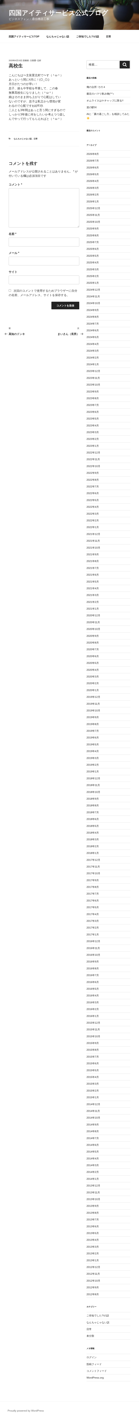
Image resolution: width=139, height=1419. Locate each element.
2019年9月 (93, 717)
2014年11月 (93, 1110)
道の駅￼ (92, 107)
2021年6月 (93, 574)
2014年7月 (93, 1138)
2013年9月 (93, 1205)
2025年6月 (93, 248)
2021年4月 (93, 588)
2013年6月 (93, 1226)
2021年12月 (93, 534)
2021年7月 (93, 568)
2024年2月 (93, 357)
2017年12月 (93, 859)
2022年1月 (93, 527)
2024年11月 (93, 296)
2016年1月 (93, 1016)
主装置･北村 (35, 60)
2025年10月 (93, 221)
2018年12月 (93, 778)
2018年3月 (93, 839)
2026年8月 (93, 153)
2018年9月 (93, 798)
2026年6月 (93, 167)
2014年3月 (93, 1165)
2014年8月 (93, 1131)
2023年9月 (93, 391)
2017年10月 (93, 873)
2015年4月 (93, 1077)
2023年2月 (93, 438)
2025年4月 (93, 262)
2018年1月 (93, 853)
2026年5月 (93, 174)
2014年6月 (93, 1144)
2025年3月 (93, 269)
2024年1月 (93, 364)
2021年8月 (93, 561)
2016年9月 (93, 961)
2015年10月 (93, 1036)
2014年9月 (93, 1124)
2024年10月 (93, 303)
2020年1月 (93, 690)
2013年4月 (93, 1239)
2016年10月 (93, 954)
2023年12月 (93, 371)
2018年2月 (93, 846)
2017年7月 (93, 893)
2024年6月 (93, 330)
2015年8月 (93, 1049)
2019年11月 (93, 703)
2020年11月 (93, 622)
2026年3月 (93, 187)
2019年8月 (93, 724)
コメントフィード (97, 1370)
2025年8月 (93, 235)
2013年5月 (93, 1233)
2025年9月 (93, 228)
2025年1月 (93, 282)
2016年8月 (93, 968)
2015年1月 (93, 1097)
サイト (13, 271)
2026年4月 (93, 181)
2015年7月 (93, 1056)
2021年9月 (93, 554)
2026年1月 (93, 201)
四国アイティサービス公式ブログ (58, 13)
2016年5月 (93, 988)
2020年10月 (93, 629)
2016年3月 (93, 1002)
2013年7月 (93, 1219)
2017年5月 (93, 907)
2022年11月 (93, 459)
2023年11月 (93, 377)
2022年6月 (93, 493)
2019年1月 (93, 771)
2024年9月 (93, 310)
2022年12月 (93, 452)
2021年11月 (93, 540)
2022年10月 (93, 466)
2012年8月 (93, 1294)
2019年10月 (93, 710)
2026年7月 (93, 160)
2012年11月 (93, 1273)
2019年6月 (93, 737)
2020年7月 (93, 649)
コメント (15, 184)
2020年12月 (93, 615)
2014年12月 (93, 1104)
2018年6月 (93, 819)
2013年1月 (93, 1260)
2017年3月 (93, 920)
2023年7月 (93, 405)
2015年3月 (93, 1083)
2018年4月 (93, 832)
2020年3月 (93, 676)
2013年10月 (93, 1199)
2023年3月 (93, 432)
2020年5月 (93, 662)
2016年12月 (93, 941)
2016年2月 (93, 1009)
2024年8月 (93, 316)
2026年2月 (93, 194)
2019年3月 (93, 758)
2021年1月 (93, 608)
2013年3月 (93, 1246)
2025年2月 (93, 276)
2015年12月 (93, 1022)
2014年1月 (93, 1178)
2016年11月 (93, 948)
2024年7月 (93, 323)
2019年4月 (93, 751)
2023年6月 (93, 411)
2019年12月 (93, 696)
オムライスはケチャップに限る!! (105, 100)
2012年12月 (93, 1267)
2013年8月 (93, 1212)
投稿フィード (94, 1364)
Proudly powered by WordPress (26, 1410)
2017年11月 (93, 866)
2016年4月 (93, 995)
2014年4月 (93, 1158)
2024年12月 (93, 289)
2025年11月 (93, 214)
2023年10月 (93, 384)
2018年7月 (93, 812)
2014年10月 (93, 1117)
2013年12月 (93, 1185)
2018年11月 (93, 785)
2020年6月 (93, 656)
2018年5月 (93, 825)
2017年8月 (93, 886)
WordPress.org (95, 1377)
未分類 (90, 1335)
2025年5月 (93, 255)
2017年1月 (93, 934)
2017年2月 (93, 927)
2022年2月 (93, 520)
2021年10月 (93, 547)
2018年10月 (93, 792)
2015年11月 (93, 1029)
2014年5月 (93, 1151)
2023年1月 (93, 445)
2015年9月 (93, 1043)
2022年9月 (93, 472)
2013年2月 (93, 1253)
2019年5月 (93, 744)
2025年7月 (93, 242)
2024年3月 (93, 350)
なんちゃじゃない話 (57, 36)
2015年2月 (93, 1090)
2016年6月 (93, 982)
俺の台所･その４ (96, 86)
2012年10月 (93, 1280)
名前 (12, 233)
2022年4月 (93, 506)
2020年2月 (93, 683)
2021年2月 (93, 601)
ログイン (92, 1357)
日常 (108, 36)
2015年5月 (93, 1070)
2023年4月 (93, 425)
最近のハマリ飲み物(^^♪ (100, 93)
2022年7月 (93, 486)
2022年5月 (93, 500)
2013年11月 (93, 1192)
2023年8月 (93, 398)
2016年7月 (93, 975)
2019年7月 (93, 730)
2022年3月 (93, 513)
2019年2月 (93, 764)
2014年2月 (93, 1171)
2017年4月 (93, 914)
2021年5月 (93, 581)
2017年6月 (93, 900)
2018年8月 (93, 805)
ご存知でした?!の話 (87, 36)
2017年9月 (93, 880)
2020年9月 (93, 635)
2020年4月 (93, 669)
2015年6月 (93, 1063)
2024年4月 (93, 344)
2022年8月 (93, 479)
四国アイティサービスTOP (24, 36)
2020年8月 (93, 642)
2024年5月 (93, 337)
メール (14, 253)
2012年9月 (93, 1287)
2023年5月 (93, 418)
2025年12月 (93, 208)
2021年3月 (93, 595)
